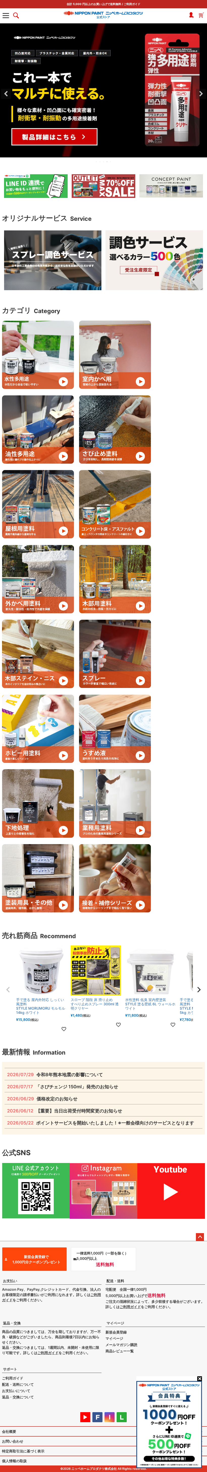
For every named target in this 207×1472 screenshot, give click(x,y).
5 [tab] (111, 161)
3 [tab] (103, 161)
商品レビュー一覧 (120, 1351)
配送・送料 (115, 1281)
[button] (8, 989)
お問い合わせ (12, 1441)
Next (201, 94)
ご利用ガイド (132, 4)
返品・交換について (18, 1397)
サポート (10, 1369)
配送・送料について (18, 1384)
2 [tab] (100, 161)
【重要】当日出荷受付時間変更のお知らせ (64, 1110)
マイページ (115, 1323)
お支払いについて (16, 1391)
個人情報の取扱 (14, 1461)
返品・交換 (12, 1323)
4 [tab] (107, 161)
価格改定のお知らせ (42, 1098)
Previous (6, 94)
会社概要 (9, 1431)
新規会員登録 (116, 1332)
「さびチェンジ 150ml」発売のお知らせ (62, 1086)
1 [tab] (96, 161)
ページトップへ (200, 1237)
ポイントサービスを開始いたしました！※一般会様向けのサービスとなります (100, 1122)
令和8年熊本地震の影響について (55, 1074)
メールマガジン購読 (121, 1345)
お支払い (10, 1281)
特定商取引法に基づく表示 (23, 1451)
